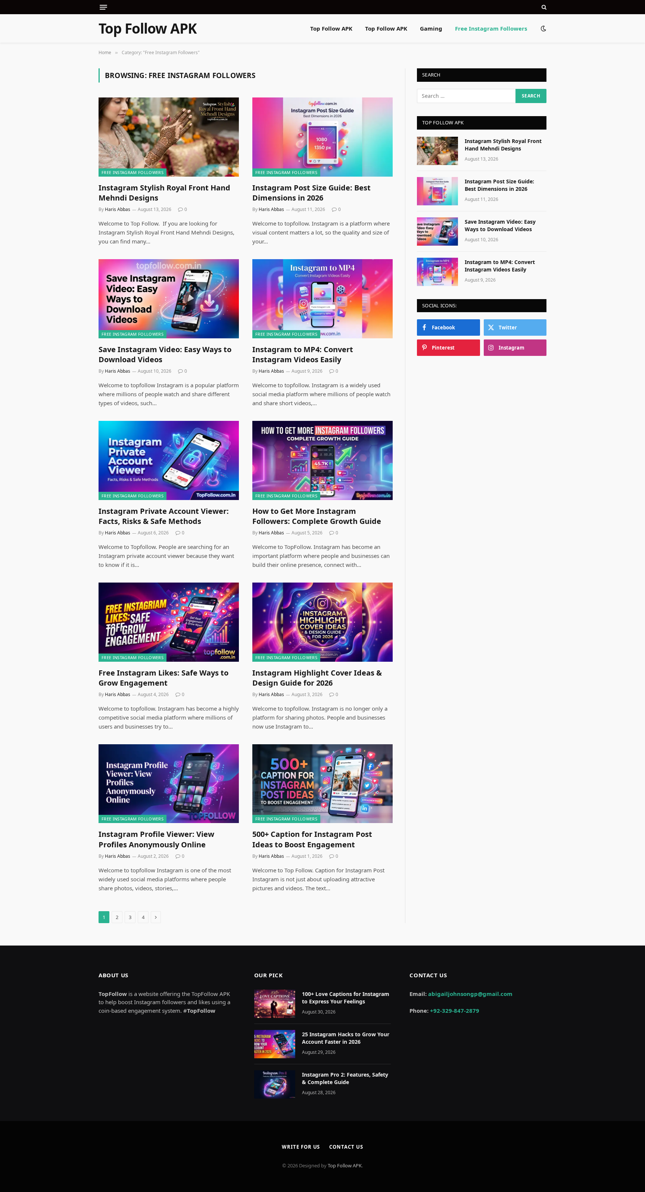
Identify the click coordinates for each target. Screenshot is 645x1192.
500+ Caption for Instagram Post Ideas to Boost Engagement (312, 839)
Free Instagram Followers (491, 28)
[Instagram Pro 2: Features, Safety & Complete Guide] (274, 1084)
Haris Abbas (117, 209)
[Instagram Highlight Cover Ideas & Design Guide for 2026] (322, 622)
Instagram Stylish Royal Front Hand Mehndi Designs (164, 193)
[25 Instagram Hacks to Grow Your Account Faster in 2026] (274, 1044)
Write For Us (301, 1146)
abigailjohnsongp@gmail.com (470, 993)
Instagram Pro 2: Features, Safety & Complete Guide (345, 1078)
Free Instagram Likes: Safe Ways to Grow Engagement (163, 678)
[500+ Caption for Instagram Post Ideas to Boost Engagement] (322, 783)
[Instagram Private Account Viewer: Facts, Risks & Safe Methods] (169, 460)
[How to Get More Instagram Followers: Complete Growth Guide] (322, 460)
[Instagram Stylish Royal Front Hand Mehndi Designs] (169, 137)
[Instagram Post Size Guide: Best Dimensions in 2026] (322, 137)
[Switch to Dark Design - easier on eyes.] (542, 28)
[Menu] (103, 7)
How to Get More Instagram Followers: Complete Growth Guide (316, 516)
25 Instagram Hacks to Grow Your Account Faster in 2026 (345, 1038)
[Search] (543, 7)
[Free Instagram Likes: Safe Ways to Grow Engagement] (169, 622)
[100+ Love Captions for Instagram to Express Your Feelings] (274, 1004)
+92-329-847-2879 (454, 1010)
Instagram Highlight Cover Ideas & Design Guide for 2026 (317, 678)
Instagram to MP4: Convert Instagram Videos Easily (302, 354)
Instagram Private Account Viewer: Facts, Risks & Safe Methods (164, 516)
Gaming (431, 28)
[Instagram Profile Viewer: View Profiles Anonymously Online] (169, 783)
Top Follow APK (331, 28)
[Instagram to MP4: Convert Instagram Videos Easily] (322, 298)
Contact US (346, 1146)
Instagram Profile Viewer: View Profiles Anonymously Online (156, 839)
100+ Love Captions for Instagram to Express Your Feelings (345, 997)
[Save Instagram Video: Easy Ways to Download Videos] (169, 298)
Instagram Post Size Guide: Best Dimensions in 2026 (311, 193)
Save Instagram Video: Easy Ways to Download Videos (165, 354)
